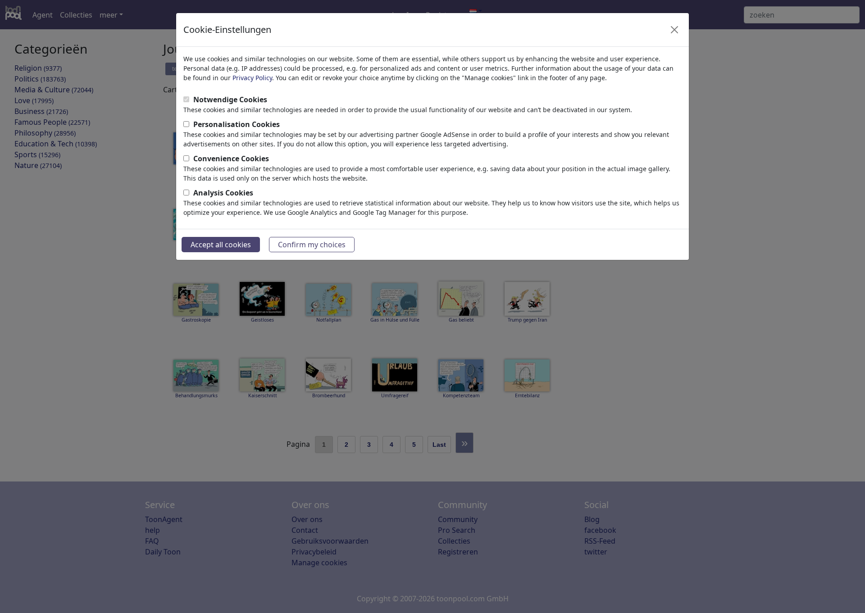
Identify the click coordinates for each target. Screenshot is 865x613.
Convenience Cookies (231, 158)
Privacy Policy (252, 77)
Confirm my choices (312, 245)
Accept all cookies (221, 245)
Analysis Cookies (223, 193)
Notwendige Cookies (230, 99)
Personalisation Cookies (236, 124)
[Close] (674, 30)
